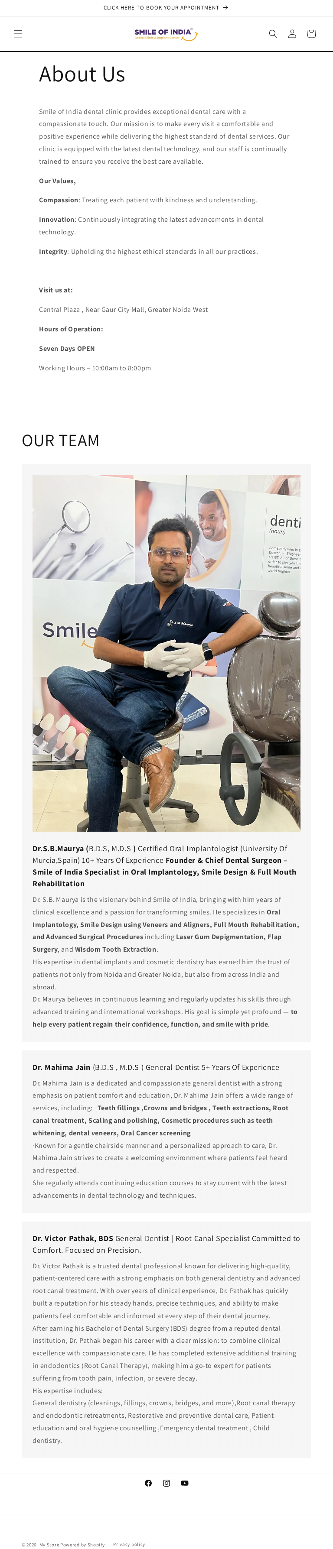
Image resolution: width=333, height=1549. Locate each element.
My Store (49, 1545)
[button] (18, 33)
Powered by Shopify (82, 1545)
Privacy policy (129, 1544)
